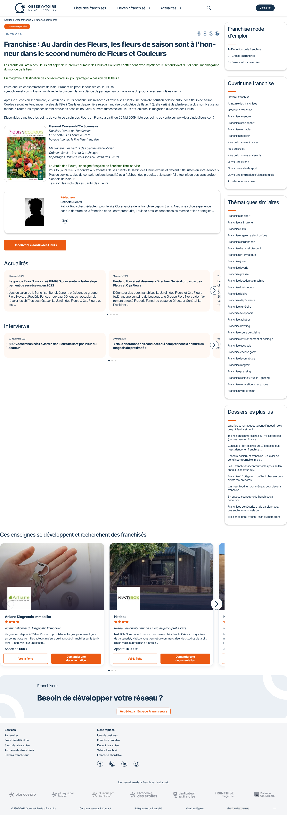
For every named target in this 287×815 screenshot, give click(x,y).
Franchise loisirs (237, 293)
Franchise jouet (237, 261)
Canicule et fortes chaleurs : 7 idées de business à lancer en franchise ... (254, 447)
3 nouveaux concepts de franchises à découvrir (250, 498)
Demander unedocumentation (76, 658)
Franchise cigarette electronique (247, 235)
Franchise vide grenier (241, 390)
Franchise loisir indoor (241, 287)
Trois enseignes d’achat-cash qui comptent (254, 516)
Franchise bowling (239, 326)
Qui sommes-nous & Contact (95, 808)
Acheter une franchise (241, 181)
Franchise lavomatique (241, 358)
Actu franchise (23, 19)
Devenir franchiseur (17, 755)
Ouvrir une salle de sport (242, 168)
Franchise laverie (238, 267)
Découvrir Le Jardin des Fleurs (35, 245)
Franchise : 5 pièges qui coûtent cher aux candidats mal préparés (255, 478)
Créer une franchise (240, 110)
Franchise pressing (239, 371)
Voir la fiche (25, 658)
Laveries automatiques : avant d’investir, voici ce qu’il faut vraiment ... (255, 427)
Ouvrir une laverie (238, 161)
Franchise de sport (239, 215)
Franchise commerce (45, 19)
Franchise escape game (242, 352)
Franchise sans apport (241, 122)
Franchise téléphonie (240, 313)
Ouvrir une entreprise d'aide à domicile (251, 174)
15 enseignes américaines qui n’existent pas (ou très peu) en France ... (254, 437)
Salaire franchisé (107, 750)
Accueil (8, 19)
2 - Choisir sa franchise (242, 55)
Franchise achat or (239, 319)
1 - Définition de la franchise (244, 49)
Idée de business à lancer (243, 142)
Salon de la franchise (17, 745)
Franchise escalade (239, 345)
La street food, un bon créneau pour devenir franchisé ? (254, 488)
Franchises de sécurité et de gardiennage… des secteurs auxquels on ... (254, 508)
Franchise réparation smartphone (248, 384)
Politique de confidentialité (148, 808)
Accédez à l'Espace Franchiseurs (143, 711)
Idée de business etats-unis (244, 155)
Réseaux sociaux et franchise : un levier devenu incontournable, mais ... (254, 457)
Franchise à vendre (239, 116)
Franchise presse (238, 274)
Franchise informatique (242, 254)
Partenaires (12, 735)
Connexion (265, 7)
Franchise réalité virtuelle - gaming (249, 377)
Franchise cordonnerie (241, 241)
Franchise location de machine (246, 280)
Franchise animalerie (240, 222)
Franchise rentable (239, 129)
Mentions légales (195, 808)
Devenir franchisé (238, 97)
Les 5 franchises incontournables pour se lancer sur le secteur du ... (255, 467)
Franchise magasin (239, 135)
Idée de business (107, 735)
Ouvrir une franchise (251, 83)
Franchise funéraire (239, 306)
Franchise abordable (109, 755)
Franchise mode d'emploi (246, 32)
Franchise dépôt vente (241, 300)
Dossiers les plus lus (250, 412)
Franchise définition (17, 740)
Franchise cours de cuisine (244, 332)
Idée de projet (236, 148)
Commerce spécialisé (17, 26)
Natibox (120, 617)
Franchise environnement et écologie (250, 338)
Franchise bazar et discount (244, 248)
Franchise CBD (237, 229)
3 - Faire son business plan (244, 62)
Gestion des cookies (238, 808)
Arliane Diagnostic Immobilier (28, 617)
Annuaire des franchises (242, 103)
